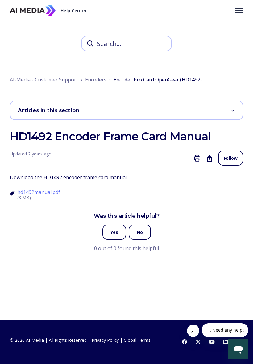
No (140, 232)
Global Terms (137, 340)
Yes (114, 232)
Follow (231, 158)
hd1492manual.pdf (38, 192)
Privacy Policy (105, 340)
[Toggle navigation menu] (239, 10)
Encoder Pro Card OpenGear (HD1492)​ (158, 79)
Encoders (95, 79)
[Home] (33, 10)
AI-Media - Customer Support (44, 79)
